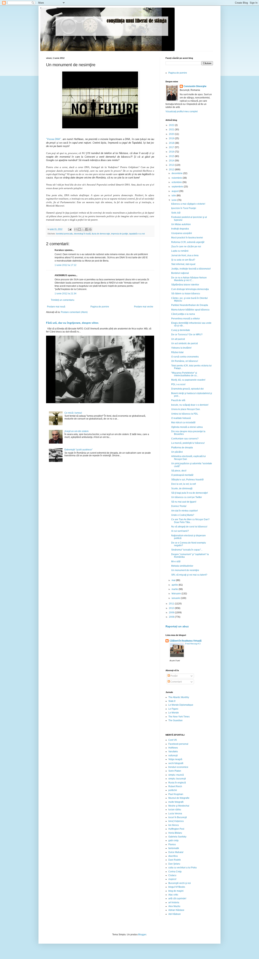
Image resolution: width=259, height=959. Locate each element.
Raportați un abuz (177, 626)
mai (174, 580)
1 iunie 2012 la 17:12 (65, 265)
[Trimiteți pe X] (83, 229)
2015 (172, 156)
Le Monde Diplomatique (180, 705)
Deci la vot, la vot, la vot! (183, 484)
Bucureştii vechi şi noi (179, 883)
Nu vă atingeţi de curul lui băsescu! (189, 526)
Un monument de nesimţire (185, 570)
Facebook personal (178, 744)
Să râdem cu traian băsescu (185, 293)
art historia (173, 902)
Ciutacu (172, 875)
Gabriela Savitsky (177, 836)
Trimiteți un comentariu (62, 300)
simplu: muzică (176, 775)
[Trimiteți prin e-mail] (76, 229)
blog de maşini (176, 891)
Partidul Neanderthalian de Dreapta (189, 305)
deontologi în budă (82, 233)
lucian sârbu (174, 809)
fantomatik (173, 848)
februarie (176, 593)
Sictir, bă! (176, 212)
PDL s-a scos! (178, 384)
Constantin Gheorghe (195, 86)
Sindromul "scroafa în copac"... (186, 549)
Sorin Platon (174, 771)
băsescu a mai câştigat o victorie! (188, 204)
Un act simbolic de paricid (184, 343)
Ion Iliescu (173, 825)
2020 (172, 134)
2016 (172, 151)
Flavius (172, 844)
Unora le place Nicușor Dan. (185, 409)
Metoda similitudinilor (182, 566)
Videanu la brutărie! (181, 347)
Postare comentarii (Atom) (74, 312)
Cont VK (172, 740)
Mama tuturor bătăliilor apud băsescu (190, 309)
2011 (172, 603)
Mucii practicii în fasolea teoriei (187, 237)
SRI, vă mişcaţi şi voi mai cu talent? (189, 574)
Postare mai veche (143, 306)
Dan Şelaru (174, 863)
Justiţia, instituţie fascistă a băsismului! (191, 268)
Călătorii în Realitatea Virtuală (186, 640)
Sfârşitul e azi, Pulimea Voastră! (187, 479)
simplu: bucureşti (177, 778)
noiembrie (177, 178)
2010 (172, 608)
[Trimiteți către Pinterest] (90, 229)
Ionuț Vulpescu (176, 821)
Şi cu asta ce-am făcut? (183, 259)
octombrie (177, 182)
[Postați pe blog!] (79, 229)
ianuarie (176, 598)
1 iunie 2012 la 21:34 (65, 293)
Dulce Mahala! (175, 852)
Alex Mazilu (174, 906)
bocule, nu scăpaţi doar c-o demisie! (189, 405)
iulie (174, 195)
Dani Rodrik (174, 859)
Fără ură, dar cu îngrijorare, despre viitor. (72, 322)
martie (175, 589)
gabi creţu (173, 840)
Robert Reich (175, 786)
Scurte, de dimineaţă (181, 488)
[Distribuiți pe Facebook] (87, 229)
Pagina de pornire (99, 306)
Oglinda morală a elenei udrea (187, 427)
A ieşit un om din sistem (76, 431)
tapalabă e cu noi (137, 233)
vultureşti (173, 755)
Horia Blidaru (175, 833)
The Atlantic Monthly (178, 697)
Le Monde (173, 712)
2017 (172, 147)
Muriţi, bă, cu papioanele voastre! (188, 380)
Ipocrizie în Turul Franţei (183, 208)
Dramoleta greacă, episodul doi (187, 388)
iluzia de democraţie (101, 233)
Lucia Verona (175, 813)
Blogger (142, 934)
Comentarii (176, 681)
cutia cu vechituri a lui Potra (182, 867)
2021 (172, 129)
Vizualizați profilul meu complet (182, 111)
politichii (172, 790)
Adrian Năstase (176, 910)
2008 (172, 617)
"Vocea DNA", (54, 139)
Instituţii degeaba (180, 228)
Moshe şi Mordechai (178, 805)
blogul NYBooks (176, 887)
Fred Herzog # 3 (192, 643)
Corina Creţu (175, 871)
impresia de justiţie (119, 233)
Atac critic (173, 894)
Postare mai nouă (56, 306)
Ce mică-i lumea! (73, 413)
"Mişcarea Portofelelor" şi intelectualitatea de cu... (184, 374)
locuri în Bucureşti (177, 817)
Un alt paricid (178, 339)
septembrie (178, 186)
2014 (172, 160)
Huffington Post (176, 829)
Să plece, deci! (178, 470)
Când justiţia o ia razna (183, 314)
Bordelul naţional (180, 273)
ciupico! (172, 879)
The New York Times (179, 716)
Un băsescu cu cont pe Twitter (186, 497)
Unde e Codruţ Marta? (182, 515)
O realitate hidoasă (181, 418)
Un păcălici (177, 452)
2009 (172, 612)
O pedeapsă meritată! (182, 475)
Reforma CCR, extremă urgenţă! (187, 242)
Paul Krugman (175, 794)
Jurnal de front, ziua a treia (185, 255)
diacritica (173, 856)
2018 (172, 143)
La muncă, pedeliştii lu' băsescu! (188, 443)
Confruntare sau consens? (185, 438)
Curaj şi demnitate (180, 330)
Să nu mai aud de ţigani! (183, 501)
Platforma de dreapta (182, 447)
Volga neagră (175, 759)
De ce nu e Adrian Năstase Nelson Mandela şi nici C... (189, 279)
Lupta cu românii (179, 251)
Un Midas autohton (181, 224)
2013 (172, 165)
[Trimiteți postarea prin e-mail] (69, 229)
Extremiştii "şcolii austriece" (78, 449)
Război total (177, 352)
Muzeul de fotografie (178, 798)
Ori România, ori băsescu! (184, 361)
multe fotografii (176, 802)
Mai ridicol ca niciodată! (183, 422)
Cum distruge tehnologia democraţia (190, 289)
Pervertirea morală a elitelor (185, 318)
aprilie (175, 585)
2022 (172, 125)
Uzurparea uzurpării (181, 233)
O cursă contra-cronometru (185, 356)
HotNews (173, 747)
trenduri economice (178, 767)
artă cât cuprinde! (177, 898)
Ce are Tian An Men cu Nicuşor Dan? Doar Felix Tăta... (190, 520)
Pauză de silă (178, 400)
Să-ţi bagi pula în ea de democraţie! (189, 493)
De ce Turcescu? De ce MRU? (186, 334)
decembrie (177, 173)
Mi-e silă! (176, 561)
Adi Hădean (174, 914)
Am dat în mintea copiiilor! (184, 510)
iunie (174, 200)
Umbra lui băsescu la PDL (184, 413)
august (175, 191)
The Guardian (175, 720)
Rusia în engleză (177, 782)
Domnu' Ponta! (178, 506)
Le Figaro (173, 709)
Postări (174, 676)
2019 (172, 138)
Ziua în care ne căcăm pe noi (186, 246)
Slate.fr (172, 701)
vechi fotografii (175, 763)
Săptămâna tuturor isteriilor (185, 284)
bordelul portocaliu (64, 233)
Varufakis (173, 751)
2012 (172, 169)
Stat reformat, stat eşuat (183, 264)
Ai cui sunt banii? (180, 531)
